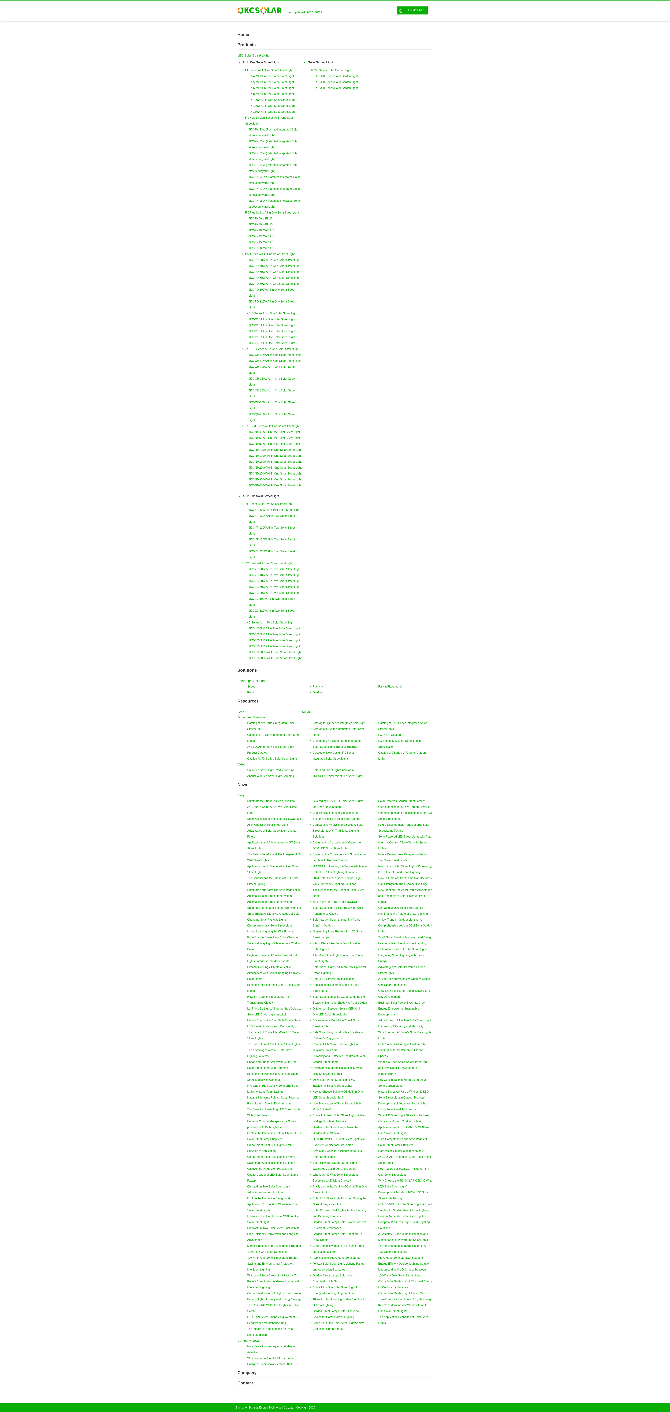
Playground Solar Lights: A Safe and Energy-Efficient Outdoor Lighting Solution (404, 1260)
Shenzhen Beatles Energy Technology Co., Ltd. (265, 1407)
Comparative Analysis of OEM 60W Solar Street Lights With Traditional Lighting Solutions (338, 830)
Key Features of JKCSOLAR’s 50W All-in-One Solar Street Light (404, 1171)
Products (246, 44)
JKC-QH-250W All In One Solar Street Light (272, 417)
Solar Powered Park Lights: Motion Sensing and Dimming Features (340, 1213)
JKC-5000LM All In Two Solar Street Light (274, 634)
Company (246, 1372)
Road (250, 692)
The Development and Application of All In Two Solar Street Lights (404, 1248)
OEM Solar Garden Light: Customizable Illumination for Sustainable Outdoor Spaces (402, 1050)
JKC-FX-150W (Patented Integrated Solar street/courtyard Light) (274, 203)
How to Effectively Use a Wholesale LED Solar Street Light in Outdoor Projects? (403, 1094)
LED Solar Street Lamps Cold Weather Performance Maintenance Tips (271, 1320)
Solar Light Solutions (251, 681)
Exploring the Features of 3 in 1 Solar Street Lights (274, 987)
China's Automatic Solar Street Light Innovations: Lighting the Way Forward (271, 928)
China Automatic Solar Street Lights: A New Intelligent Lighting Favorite (339, 1118)
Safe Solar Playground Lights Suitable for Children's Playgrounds (338, 1035)
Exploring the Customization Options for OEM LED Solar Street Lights (337, 845)
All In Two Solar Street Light (261, 496)
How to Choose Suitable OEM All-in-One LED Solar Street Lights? (338, 1094)
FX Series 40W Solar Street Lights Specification (399, 743)
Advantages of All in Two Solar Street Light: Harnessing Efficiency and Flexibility (405, 1023)
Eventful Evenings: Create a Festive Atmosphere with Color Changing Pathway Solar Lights (273, 973)
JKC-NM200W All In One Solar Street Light (275, 467)
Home (243, 34)
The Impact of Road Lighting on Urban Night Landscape (270, 1331)
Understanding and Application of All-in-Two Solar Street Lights (405, 815)
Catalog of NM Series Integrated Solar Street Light (270, 726)
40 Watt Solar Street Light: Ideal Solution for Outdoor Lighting (339, 1302)
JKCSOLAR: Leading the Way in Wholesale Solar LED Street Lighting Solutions (340, 869)
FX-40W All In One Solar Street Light (271, 76)
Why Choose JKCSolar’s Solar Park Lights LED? (404, 1035)
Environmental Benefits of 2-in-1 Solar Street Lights (336, 1023)
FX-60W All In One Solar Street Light (271, 88)
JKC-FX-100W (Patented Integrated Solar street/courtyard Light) (274, 179)
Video (241, 764)
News (242, 784)
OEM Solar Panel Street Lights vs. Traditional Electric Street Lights (334, 1082)
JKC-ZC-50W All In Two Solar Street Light (274, 581)
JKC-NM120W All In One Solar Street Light (275, 455)
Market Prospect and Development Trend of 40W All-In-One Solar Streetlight (274, 1248)
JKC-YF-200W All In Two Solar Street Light (272, 554)
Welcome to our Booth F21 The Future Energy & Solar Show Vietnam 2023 (271, 1361)
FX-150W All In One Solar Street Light (272, 111)
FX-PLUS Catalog (389, 734)
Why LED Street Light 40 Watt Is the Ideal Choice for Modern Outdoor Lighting (403, 1118)
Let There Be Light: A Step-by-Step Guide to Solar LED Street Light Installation (274, 1011)
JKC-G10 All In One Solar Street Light (272, 319)
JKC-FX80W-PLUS (261, 224)
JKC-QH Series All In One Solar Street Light (272, 349)
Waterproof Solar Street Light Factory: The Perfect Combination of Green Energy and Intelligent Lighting (273, 1281)
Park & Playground (390, 686)
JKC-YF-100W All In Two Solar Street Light (272, 518)
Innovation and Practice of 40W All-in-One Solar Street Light (273, 1219)
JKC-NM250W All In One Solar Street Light (275, 473)
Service (307, 712)
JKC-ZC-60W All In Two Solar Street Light (274, 586)
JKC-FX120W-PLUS (261, 236)
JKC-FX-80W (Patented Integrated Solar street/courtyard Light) (273, 168)
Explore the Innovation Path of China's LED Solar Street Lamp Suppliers (274, 1136)
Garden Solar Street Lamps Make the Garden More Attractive (335, 1130)
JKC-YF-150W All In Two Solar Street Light (272, 542)
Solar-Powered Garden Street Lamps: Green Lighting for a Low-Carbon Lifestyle (404, 804)
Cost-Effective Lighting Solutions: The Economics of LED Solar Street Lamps (336, 815)
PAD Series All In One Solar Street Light (270, 254)
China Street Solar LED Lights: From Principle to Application (269, 1148)
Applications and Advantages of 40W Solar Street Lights (273, 845)
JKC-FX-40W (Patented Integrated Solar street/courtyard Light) (273, 132)
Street (251, 686)
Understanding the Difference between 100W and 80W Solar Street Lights (402, 1272)
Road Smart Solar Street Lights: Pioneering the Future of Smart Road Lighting (405, 869)
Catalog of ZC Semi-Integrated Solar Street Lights (273, 737)
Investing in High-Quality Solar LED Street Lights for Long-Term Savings (273, 1088)
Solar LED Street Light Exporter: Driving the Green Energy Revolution (339, 1201)
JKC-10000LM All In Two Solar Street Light (275, 652)
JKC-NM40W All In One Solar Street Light (274, 432)
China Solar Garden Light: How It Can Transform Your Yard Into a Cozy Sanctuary (404, 1296)
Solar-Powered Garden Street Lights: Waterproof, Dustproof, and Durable (335, 1165)
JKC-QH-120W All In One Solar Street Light (272, 381)
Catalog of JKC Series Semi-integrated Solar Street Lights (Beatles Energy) (337, 743)
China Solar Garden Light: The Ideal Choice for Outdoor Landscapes (405, 1284)
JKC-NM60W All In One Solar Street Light (274, 437)
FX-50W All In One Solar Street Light (271, 82)
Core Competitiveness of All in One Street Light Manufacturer (338, 1248)
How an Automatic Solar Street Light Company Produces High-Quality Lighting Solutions (404, 1222)
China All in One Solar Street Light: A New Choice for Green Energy (338, 1325)
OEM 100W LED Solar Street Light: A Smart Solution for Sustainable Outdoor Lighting (405, 1207)
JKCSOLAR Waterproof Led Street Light (337, 776)
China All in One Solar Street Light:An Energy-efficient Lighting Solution (336, 1290)
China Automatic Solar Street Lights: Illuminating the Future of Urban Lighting (403, 910)
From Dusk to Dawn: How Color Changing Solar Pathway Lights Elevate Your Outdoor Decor (274, 943)
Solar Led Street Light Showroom (333, 770)
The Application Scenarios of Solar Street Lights (403, 1320)
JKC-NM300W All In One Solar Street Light (275, 479)
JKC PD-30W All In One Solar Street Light (274, 260)
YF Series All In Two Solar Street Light (268, 503)
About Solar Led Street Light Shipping (270, 776)
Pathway (318, 686)
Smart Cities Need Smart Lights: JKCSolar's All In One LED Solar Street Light (274, 821)
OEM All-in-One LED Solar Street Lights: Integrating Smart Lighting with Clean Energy (403, 955)
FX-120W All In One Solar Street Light (272, 105)
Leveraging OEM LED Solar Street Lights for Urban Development (338, 804)
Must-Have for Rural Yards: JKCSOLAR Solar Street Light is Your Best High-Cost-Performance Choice (338, 907)
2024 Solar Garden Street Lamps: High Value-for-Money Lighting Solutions (337, 881)
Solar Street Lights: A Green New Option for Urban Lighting (339, 970)
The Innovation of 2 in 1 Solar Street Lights (273, 1044)
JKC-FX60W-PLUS (261, 218)
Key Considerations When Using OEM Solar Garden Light (402, 1082)
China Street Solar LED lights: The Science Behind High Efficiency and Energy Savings (274, 1296)
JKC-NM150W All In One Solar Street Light (275, 461)
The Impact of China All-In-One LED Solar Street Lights (273, 1035)
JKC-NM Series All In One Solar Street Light (272, 426)
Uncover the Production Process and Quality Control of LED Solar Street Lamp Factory (272, 1174)
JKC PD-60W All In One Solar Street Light (274, 277)
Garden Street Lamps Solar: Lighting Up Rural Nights (337, 1236)
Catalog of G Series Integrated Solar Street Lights (339, 731)
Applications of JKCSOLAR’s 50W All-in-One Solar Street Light (403, 1130)
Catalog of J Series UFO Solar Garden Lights (402, 755)
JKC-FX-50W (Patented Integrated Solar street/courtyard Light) (273, 144)
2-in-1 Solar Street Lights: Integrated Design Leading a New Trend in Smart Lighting (405, 940)
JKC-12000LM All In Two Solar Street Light (275, 658)
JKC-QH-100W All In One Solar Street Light (272, 369)
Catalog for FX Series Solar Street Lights (272, 758)
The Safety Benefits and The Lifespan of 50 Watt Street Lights (274, 857)
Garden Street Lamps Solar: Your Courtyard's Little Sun (333, 1278)
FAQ (240, 712)
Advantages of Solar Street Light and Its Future (271, 833)
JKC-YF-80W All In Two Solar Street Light (274, 509)
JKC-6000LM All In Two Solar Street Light (274, 640)
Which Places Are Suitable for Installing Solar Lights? (337, 946)
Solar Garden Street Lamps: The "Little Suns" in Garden (336, 922)
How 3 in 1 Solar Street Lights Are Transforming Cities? (268, 999)
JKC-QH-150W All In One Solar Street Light (272, 393)
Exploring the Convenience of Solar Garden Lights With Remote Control (340, 857)
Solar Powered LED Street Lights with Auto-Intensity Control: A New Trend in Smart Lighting (405, 842)
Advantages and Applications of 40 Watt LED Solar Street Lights (337, 1070)
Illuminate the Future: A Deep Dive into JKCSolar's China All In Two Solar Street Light (272, 807)
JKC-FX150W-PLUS (261, 242)
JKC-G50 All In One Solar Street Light (272, 337)
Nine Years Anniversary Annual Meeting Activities (271, 1349)
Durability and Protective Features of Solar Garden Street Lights (339, 1059)
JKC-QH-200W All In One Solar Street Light (272, 405)
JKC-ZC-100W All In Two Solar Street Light (272, 601)
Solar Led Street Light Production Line (270, 770)
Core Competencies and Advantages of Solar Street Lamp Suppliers (402, 1142)
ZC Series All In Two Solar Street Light (269, 563)
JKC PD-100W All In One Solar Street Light (272, 292)
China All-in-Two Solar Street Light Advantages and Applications (268, 1189)
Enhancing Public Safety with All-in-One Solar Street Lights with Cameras (272, 1064)
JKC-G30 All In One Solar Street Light (272, 331)
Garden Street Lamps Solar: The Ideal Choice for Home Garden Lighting (336, 1314)
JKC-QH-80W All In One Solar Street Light (275, 360)
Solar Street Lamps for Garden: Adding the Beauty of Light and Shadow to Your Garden (340, 999)
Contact (245, 1383)
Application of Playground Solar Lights (336, 1257)
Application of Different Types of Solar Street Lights (336, 987)
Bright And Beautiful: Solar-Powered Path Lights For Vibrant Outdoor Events (272, 958)
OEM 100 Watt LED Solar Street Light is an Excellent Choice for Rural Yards (339, 1142)
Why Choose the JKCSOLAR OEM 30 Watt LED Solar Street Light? (404, 1183)
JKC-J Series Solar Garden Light (331, 70)
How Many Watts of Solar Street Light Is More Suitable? (337, 1106)
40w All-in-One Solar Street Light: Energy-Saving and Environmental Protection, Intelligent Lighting (273, 1263)
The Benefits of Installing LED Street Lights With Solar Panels (273, 1112)
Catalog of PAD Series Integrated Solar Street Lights (402, 726)
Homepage (416, 10)
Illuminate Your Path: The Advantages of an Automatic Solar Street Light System (274, 892)
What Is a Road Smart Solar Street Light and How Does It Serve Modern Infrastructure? (402, 1067)
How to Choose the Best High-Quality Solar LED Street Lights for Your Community (274, 1023)
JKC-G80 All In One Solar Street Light (272, 343)
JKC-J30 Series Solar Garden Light (336, 82)
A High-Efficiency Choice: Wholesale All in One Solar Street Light (404, 981)
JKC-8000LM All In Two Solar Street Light (274, 646)
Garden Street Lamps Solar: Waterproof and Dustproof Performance (340, 1225)
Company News (248, 1340)
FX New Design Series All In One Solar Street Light (269, 120)
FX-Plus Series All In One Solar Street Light (272, 212)
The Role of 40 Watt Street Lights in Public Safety (273, 1308)
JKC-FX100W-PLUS (261, 230)
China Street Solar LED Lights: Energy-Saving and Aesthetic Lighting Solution (271, 1159)
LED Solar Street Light (253, 55)
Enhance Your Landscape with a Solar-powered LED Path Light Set (271, 1124)
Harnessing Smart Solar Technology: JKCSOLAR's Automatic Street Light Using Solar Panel (404, 1156)
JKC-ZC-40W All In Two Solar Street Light (274, 575)
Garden (317, 692)
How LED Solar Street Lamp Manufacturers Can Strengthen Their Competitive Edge (405, 881)
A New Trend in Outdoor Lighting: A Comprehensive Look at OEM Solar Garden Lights (405, 925)
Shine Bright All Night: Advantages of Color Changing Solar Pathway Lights (273, 916)
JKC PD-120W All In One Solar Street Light (272, 304)
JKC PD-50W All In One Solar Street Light (274, 271)
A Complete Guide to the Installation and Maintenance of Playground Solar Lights (403, 1236)
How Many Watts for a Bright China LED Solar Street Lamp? (337, 1153)
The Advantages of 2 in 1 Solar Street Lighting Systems (270, 1053)
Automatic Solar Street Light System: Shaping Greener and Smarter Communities (274, 904)
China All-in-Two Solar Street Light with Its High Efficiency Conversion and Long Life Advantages (273, 1234)
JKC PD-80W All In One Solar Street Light (274, 283)
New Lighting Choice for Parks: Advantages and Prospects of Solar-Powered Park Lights (405, 895)
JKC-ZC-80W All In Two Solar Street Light (274, 592)
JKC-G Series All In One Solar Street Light (271, 313)
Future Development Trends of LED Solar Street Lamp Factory (403, 827)
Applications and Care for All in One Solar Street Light (273, 869)
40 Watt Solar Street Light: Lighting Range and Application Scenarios (338, 1266)
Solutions (247, 670)
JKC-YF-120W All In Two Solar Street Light (272, 530)
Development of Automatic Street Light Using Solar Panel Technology (402, 1106)
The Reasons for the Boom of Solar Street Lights (338, 892)
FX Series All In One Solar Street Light (268, 70)
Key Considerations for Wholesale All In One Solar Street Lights (402, 1308)
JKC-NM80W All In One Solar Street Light (274, 443)
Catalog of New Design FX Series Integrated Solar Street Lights (334, 755)
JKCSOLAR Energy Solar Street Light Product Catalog (270, 749)
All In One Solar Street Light (261, 62)
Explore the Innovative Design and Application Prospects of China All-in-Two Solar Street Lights (273, 1204)
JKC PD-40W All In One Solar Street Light (274, 265)
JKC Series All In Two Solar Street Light (269, 622)
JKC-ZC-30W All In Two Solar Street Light (274, 569)
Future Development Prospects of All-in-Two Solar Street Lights (402, 857)
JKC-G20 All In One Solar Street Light (272, 325)
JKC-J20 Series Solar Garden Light (336, 76)
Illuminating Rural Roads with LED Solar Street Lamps (338, 934)
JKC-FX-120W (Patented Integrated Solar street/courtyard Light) (274, 191)
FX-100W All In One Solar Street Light (272, 99)
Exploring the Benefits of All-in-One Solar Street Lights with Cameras (272, 1076)
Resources (248, 701)
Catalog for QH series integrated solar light (339, 723)
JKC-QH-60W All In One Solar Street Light (275, 354)
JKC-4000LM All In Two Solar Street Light (274, 628)
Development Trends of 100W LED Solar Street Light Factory (403, 1195)
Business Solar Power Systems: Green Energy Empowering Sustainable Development (402, 1008)
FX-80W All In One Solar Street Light (271, 93)
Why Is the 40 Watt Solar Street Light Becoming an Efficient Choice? (335, 1177)
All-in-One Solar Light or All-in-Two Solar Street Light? (338, 958)
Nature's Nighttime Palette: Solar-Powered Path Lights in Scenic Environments (273, 1100)
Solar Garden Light (320, 62)
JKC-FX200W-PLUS (261, 248)
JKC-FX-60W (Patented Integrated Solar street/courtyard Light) (273, 156)
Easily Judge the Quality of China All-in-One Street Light (340, 1189)
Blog (240, 795)
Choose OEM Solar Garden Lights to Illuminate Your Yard (335, 1047)
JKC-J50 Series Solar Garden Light (336, 88)
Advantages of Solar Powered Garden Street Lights (401, 970)
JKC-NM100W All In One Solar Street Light (275, 449)
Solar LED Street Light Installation (334, 978)
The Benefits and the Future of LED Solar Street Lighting (272, 881)
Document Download (252, 717)
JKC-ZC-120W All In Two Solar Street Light (272, 613)
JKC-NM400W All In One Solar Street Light (275, 485)
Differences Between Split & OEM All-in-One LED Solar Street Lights (337, 1011)
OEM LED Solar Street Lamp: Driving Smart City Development (405, 993)
